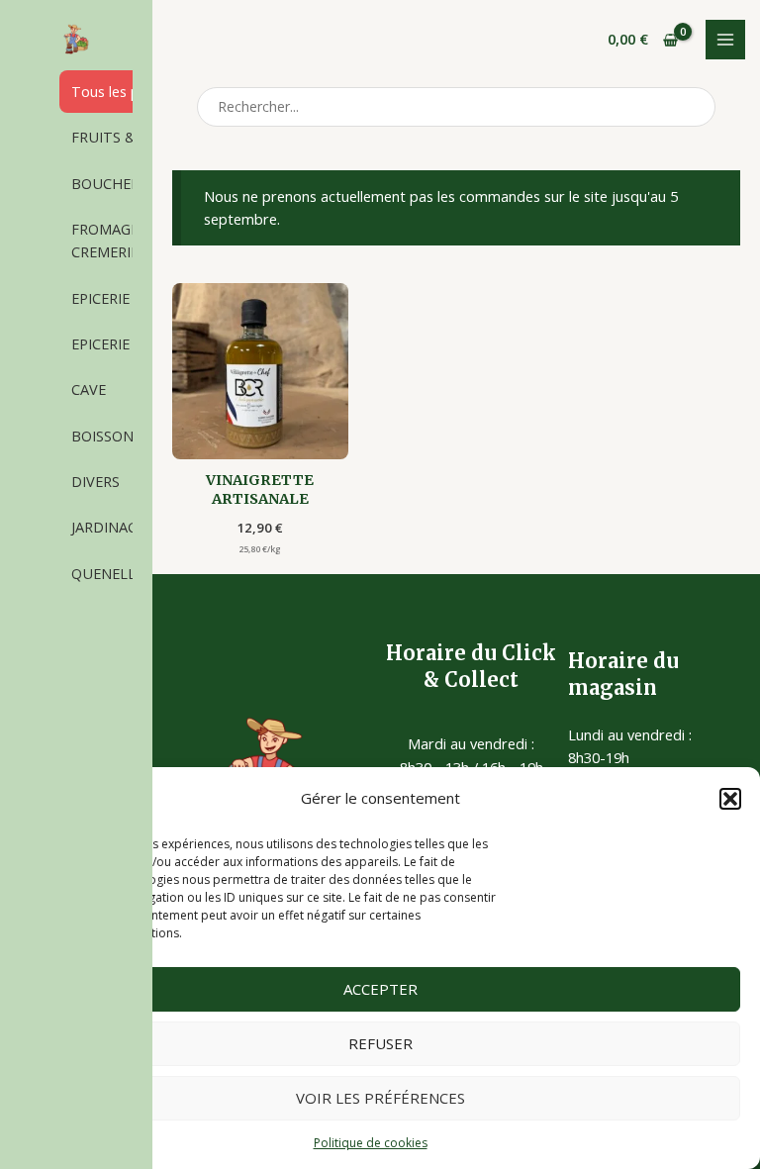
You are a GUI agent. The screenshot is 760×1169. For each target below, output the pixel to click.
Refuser (380, 1043)
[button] (730, 799)
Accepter (380, 989)
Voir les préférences (380, 1098)
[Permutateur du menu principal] (725, 39)
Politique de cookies (371, 1142)
